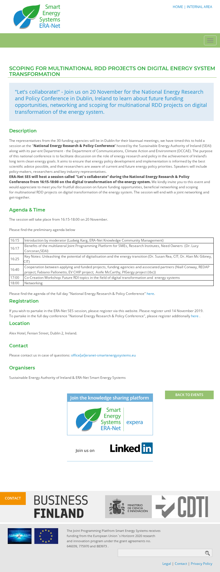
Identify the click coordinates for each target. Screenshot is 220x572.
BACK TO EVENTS (189, 394)
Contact (181, 563)
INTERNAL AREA (199, 6)
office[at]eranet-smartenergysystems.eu (103, 355)
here (150, 293)
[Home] (36, 16)
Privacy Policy (201, 563)
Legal (166, 563)
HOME (178, 6)
